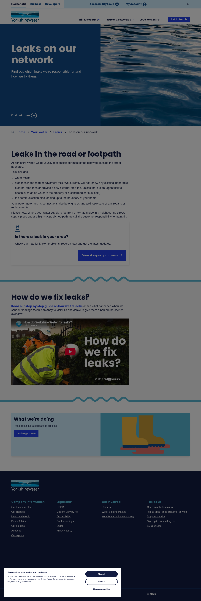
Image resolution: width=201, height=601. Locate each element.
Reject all (101, 582)
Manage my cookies (101, 589)
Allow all (101, 574)
